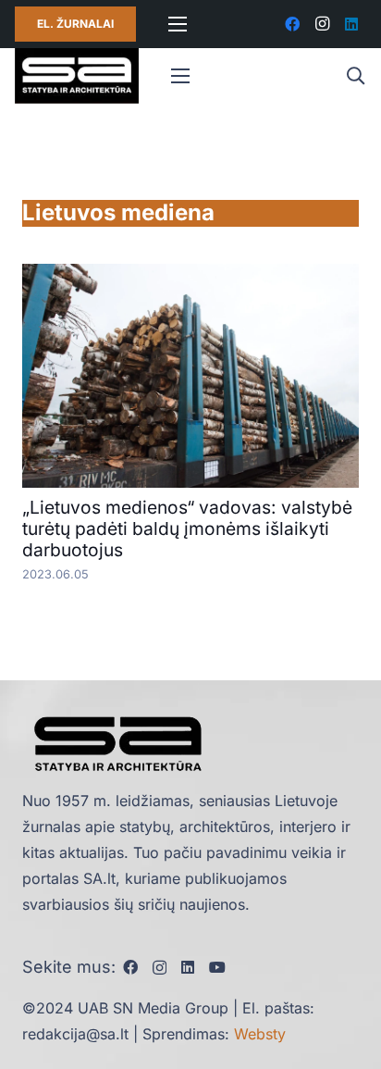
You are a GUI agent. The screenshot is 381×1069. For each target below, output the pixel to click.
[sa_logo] (77, 76)
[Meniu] (177, 24)
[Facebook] (292, 24)
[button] (355, 76)
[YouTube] (217, 967)
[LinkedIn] (351, 24)
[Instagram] (322, 24)
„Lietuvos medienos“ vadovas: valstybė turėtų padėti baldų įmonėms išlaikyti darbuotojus (187, 528)
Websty (260, 1034)
